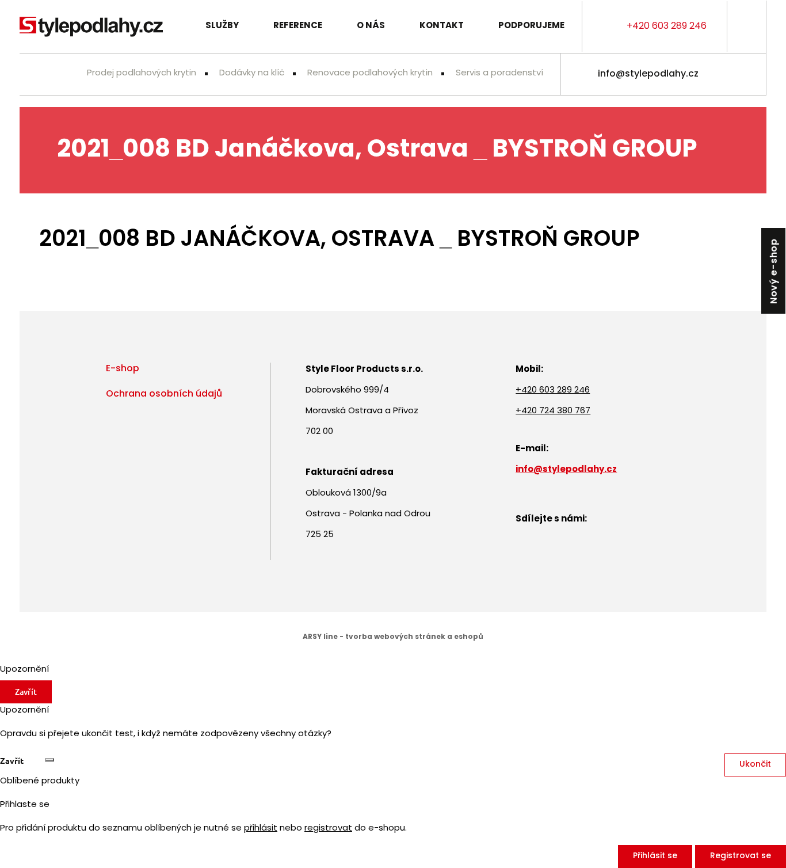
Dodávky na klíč (251, 73)
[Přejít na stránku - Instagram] (747, 74)
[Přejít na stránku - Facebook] (721, 74)
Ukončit (755, 764)
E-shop (122, 369)
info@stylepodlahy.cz (648, 74)
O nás (371, 26)
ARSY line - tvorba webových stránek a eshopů (393, 637)
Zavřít (26, 691)
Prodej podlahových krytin (141, 73)
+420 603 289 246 (667, 26)
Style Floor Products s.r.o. (91, 27)
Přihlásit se (655, 856)
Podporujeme (531, 26)
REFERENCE (297, 26)
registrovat (328, 828)
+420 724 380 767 (553, 411)
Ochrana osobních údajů (164, 394)
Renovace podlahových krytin (370, 73)
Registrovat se (740, 856)
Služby (222, 26)
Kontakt (441, 26)
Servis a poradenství (499, 73)
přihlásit (260, 828)
